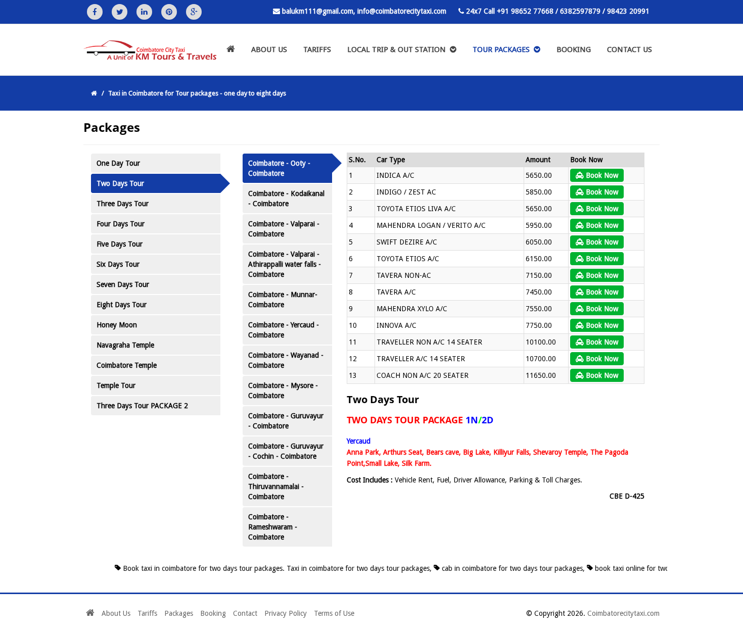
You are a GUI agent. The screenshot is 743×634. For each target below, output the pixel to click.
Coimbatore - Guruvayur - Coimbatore (285, 421)
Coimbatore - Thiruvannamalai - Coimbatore (276, 486)
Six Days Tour (118, 264)
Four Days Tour (121, 224)
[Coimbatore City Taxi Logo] (146, 52)
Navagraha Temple (125, 345)
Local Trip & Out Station (398, 49)
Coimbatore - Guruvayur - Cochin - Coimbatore (285, 451)
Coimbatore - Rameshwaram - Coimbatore (272, 527)
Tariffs (317, 49)
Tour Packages (503, 49)
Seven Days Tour (123, 284)
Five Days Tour (120, 244)
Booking (573, 49)
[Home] (231, 49)
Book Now (601, 175)
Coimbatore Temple (127, 365)
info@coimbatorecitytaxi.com (401, 11)
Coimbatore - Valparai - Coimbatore (283, 229)
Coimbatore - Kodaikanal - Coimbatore (286, 198)
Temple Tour (116, 385)
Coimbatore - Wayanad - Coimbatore (285, 360)
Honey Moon (117, 325)
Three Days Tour (123, 204)
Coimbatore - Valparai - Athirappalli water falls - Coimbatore (284, 264)
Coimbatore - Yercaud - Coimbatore (283, 330)
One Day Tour (118, 163)
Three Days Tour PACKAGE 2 (142, 406)
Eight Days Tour (122, 305)
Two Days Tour (120, 183)
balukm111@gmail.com (317, 11)
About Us (269, 49)
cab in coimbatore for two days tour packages (500, 568)
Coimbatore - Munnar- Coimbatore (282, 299)
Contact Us (629, 49)
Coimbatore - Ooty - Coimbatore (279, 168)
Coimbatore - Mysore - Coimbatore (283, 390)
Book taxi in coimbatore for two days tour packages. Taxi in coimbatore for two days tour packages (264, 568)
